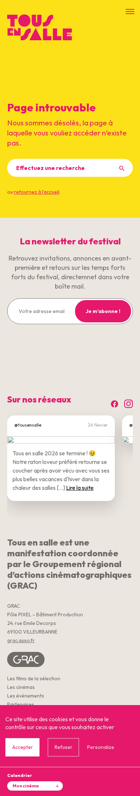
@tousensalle (27, 425)
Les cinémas (21, 687)
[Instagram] (128, 404)
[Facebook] (114, 404)
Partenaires (20, 704)
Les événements (25, 696)
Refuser (64, 747)
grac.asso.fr (21, 640)
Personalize (100, 747)
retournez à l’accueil (36, 192)
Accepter (22, 747)
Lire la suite (80, 487)
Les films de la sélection (33, 678)
